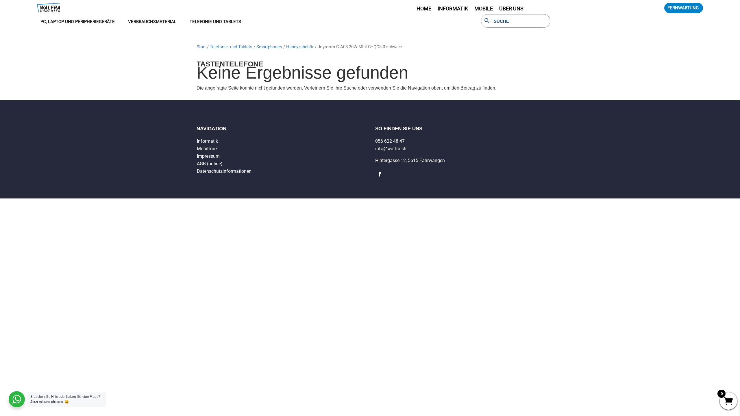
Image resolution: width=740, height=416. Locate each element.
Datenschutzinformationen (224, 171)
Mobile (483, 9)
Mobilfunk (207, 148)
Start (201, 46)
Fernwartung (683, 7)
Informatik (207, 141)
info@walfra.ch (390, 148)
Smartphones (269, 46)
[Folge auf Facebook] (379, 174)
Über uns (511, 9)
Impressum (208, 156)
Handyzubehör (300, 46)
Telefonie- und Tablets (231, 46)
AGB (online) (210, 163)
